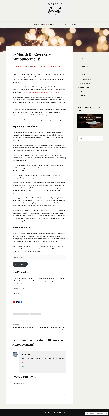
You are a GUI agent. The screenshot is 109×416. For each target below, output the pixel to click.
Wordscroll (26, 354)
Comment (60, 396)
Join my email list (20, 264)
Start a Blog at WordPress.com (54, 412)
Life (83, 71)
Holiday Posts (86, 79)
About (65, 24)
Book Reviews (86, 75)
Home (35, 24)
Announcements (49, 66)
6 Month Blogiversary (21, 313)
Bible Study (85, 67)
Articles (42, 24)
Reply (62, 370)
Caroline (35, 66)
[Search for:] (90, 138)
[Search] (100, 138)
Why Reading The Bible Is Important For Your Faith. (44, 92)
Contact (73, 24)
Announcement (35, 313)
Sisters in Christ (55, 24)
